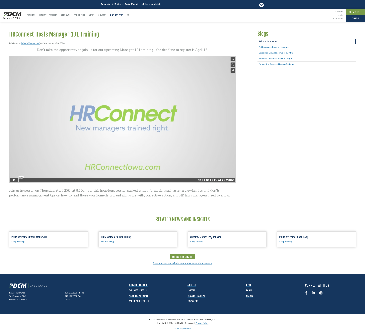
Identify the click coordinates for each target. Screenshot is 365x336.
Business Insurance (138, 285)
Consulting (79, 15)
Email (67, 300)
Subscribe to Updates (182, 257)
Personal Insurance (138, 295)
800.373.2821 (116, 15)
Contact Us (192, 301)
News (248, 285)
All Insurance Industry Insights (274, 47)
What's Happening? (30, 43)
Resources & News (196, 295)
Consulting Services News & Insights (276, 64)
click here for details (150, 4)
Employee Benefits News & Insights (276, 53)
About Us (191, 285)
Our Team (338, 18)
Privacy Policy (201, 323)
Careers (339, 12)
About (91, 15)
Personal (65, 15)
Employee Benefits (48, 15)
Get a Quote (355, 12)
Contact (102, 15)
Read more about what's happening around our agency (182, 263)
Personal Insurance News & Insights (276, 58)
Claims (355, 18)
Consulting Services (139, 301)
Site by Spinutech (182, 328)
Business (31, 15)
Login (340, 15)
